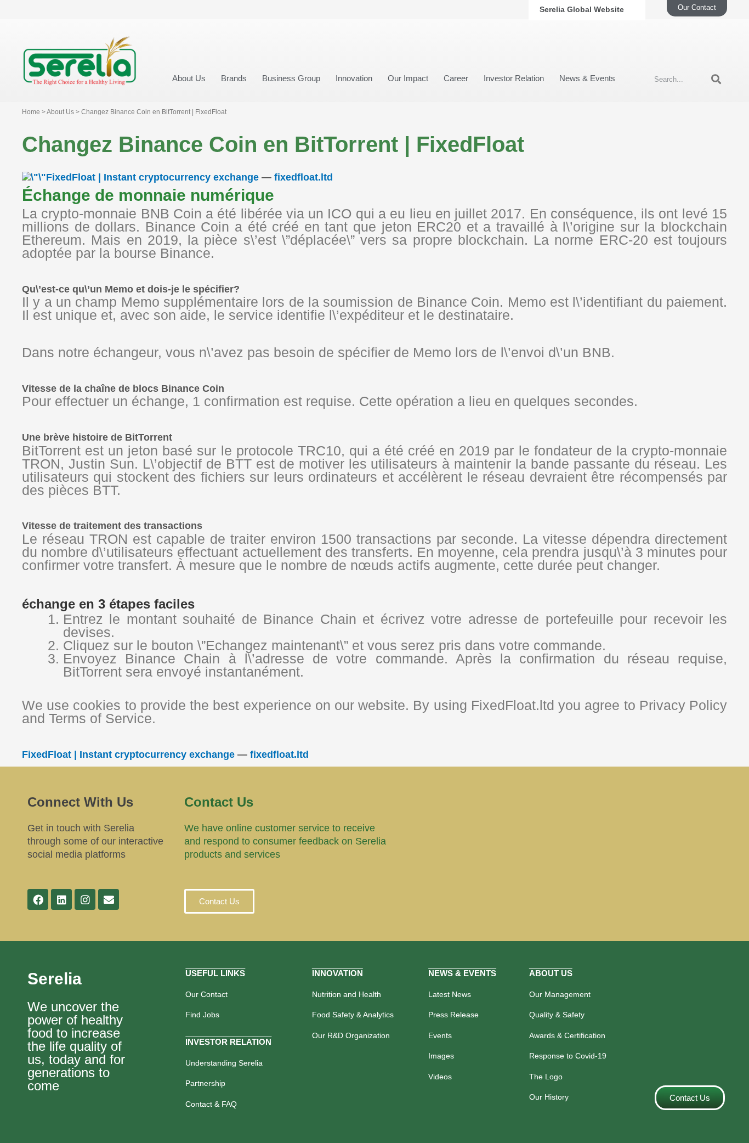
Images (441, 1055)
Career (456, 78)
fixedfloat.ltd (303, 177)
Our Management (560, 994)
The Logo (546, 1076)
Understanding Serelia (224, 1062)
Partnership (205, 1083)
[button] (219, 901)
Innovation (354, 78)
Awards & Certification (567, 1035)
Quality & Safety (557, 1014)
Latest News (449, 994)
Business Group (291, 78)
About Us (189, 78)
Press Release (453, 1014)
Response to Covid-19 (567, 1055)
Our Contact (206, 994)
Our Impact (408, 78)
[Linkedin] (61, 899)
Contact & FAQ (211, 1104)
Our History (549, 1097)
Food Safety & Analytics (353, 1014)
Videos (440, 1076)
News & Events (587, 78)
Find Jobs (202, 1014)
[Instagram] (85, 899)
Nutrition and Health (346, 994)
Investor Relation (514, 78)
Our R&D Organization (351, 1035)
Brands (234, 78)
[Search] (716, 80)
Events (440, 1035)
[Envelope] (108, 899)
